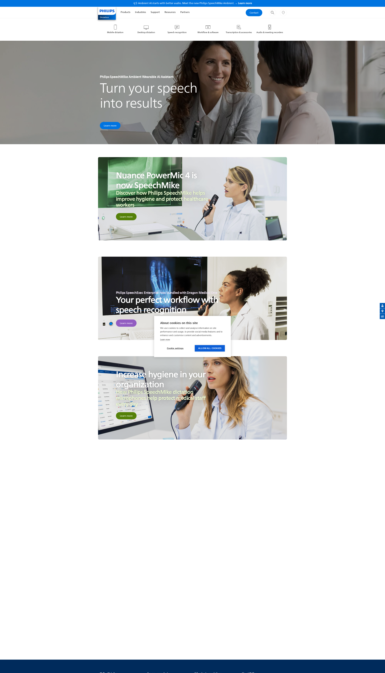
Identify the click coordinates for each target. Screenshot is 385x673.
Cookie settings (175, 348)
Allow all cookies (209, 348)
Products (125, 12)
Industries (140, 12)
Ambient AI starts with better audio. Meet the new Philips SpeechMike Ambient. (195, 3)
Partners (184, 12)
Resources (170, 12)
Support (155, 12)
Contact (254, 13)
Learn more (110, 125)
